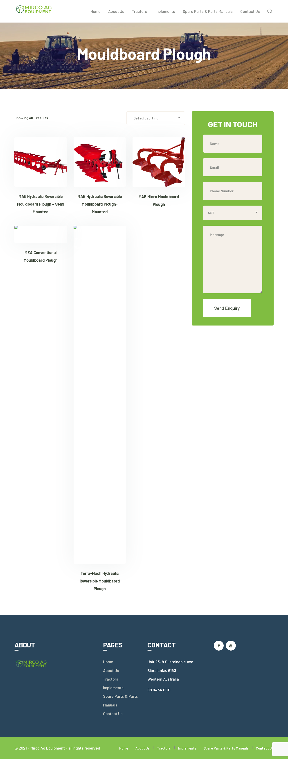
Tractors (110, 678)
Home (108, 661)
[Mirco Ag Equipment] (33, 8)
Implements (113, 687)
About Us (111, 670)
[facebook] (219, 646)
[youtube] (231, 646)
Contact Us (113, 713)
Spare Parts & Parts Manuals (120, 700)
